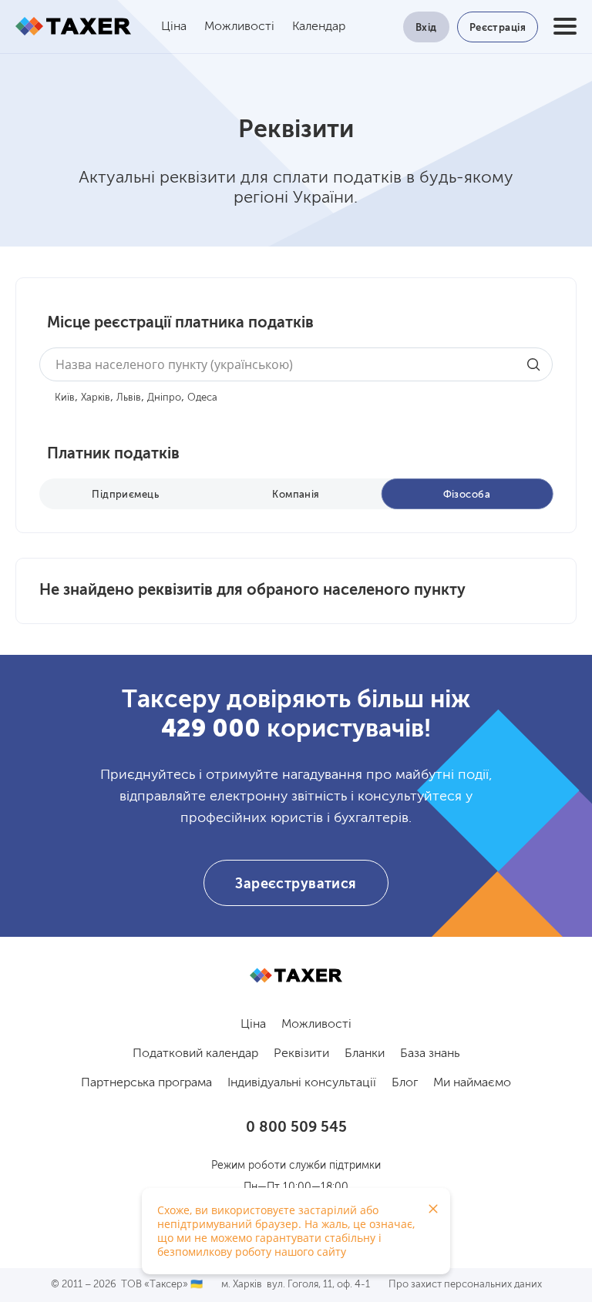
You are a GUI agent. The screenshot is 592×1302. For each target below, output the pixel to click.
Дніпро (164, 398)
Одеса (202, 398)
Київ (65, 398)
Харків (95, 398)
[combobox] (296, 364)
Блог (405, 1083)
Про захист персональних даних (465, 1285)
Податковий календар (195, 1054)
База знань (429, 1054)
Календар (318, 27)
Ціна (174, 27)
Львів (128, 398)
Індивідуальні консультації (301, 1083)
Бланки (365, 1054)
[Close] (433, 1208)
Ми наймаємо (472, 1083)
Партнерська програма (146, 1083)
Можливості (239, 27)
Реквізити (301, 1054)
